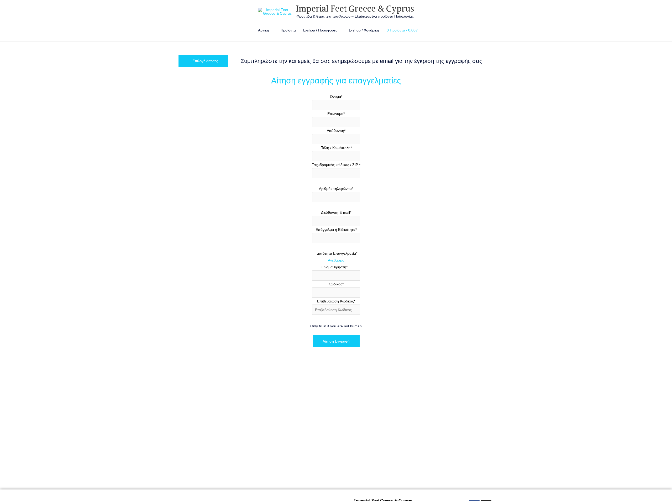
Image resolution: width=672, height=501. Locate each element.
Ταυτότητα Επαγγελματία (336, 253)
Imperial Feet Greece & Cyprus (355, 8)
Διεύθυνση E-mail (336, 212)
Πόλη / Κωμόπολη (336, 148)
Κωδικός (336, 284)
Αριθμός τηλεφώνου (336, 188)
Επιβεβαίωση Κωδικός (336, 301)
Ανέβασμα (336, 260)
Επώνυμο (336, 113)
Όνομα (336, 96)
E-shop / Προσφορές (320, 30)
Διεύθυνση (336, 131)
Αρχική (263, 30)
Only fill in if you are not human (336, 326)
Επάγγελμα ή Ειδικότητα (336, 229)
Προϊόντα (288, 30)
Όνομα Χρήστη (335, 267)
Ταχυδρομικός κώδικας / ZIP (336, 165)
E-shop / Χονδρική (364, 30)
